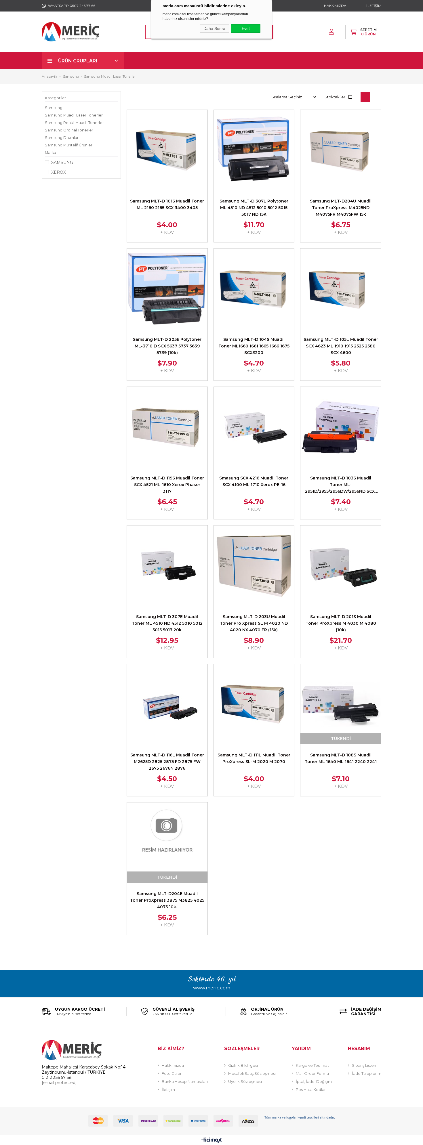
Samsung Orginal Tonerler (69, 130)
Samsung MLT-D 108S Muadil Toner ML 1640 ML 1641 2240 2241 (341, 758)
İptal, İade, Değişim (314, 1081)
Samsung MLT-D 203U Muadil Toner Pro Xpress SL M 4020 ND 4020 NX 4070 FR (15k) (254, 623)
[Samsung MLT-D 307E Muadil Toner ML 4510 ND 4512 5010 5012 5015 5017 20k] (167, 565)
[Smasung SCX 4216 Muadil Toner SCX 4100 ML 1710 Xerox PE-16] (254, 427)
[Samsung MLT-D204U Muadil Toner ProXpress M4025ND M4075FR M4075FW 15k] (340, 150)
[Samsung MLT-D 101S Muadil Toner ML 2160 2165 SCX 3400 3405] (167, 150)
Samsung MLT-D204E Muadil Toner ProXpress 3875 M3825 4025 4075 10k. (167, 900)
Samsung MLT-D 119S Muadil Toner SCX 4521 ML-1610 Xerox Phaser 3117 (167, 484)
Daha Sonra (214, 28)
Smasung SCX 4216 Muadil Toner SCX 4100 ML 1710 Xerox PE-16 (253, 481)
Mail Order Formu (312, 1073)
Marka (50, 152)
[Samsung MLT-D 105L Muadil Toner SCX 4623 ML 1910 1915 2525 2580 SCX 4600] (340, 289)
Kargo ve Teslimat (312, 1065)
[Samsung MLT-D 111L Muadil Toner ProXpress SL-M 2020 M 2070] (254, 704)
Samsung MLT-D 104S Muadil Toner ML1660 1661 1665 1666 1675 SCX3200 (253, 346)
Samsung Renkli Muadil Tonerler (74, 123)
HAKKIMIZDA (335, 5)
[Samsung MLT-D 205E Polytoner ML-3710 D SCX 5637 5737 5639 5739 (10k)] (167, 289)
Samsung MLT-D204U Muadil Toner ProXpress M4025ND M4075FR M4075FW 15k (340, 207)
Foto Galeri (172, 1073)
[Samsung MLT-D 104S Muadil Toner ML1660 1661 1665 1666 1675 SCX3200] (254, 289)
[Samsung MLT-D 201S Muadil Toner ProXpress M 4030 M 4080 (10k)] (340, 565)
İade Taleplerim (366, 1073)
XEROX (58, 172)
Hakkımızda (173, 1065)
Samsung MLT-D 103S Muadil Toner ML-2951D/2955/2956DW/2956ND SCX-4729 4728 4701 (340, 485)
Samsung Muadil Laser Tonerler (74, 115)
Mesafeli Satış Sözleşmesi (252, 1073)
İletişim (168, 1089)
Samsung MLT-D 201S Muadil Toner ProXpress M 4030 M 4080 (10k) (341, 623)
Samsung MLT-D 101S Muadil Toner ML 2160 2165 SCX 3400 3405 (167, 204)
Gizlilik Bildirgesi (243, 1065)
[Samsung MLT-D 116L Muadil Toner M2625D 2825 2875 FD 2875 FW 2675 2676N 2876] (167, 704)
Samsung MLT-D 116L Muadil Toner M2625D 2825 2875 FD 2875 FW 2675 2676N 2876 (167, 761)
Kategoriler (55, 98)
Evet (246, 28)
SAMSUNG (62, 162)
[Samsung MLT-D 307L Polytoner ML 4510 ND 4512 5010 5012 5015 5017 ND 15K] (254, 150)
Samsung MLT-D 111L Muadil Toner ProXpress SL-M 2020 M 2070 (254, 758)
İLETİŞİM (373, 5)
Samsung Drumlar (62, 137)
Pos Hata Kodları (311, 1089)
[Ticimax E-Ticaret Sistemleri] (211, 1141)
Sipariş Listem (365, 1065)
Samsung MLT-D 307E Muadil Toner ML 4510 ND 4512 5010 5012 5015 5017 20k (167, 623)
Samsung (53, 108)
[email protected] (59, 1082)
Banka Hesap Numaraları (185, 1081)
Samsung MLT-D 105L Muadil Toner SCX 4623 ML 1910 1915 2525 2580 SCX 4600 (341, 346)
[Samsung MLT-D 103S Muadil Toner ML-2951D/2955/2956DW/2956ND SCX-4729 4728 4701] (340, 427)
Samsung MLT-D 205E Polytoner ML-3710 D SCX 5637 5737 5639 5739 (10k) (167, 346)
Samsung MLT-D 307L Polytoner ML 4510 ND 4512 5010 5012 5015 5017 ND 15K (254, 207)
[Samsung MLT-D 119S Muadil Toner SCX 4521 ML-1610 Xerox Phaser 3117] (167, 427)
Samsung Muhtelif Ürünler (68, 145)
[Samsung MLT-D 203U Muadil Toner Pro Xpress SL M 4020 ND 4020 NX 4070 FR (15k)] (254, 565)
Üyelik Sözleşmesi (245, 1081)
